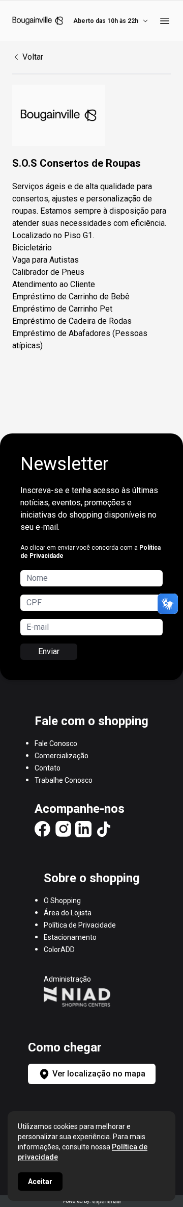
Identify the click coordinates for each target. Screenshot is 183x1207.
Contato (47, 768)
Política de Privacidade (80, 925)
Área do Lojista (68, 913)
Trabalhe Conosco (64, 780)
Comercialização (61, 756)
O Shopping (62, 900)
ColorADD (59, 949)
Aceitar (40, 1181)
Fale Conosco (56, 743)
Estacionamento (70, 937)
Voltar (32, 57)
